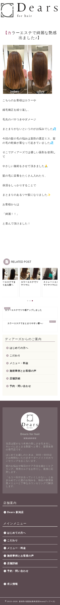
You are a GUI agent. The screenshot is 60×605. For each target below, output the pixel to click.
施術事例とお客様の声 (23, 370)
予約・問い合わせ (20, 386)
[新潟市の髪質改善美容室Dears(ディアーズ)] (30, 16)
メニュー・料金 (19, 363)
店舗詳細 (15, 378)
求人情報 (12, 583)
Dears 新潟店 (15, 512)
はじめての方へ (19, 347)
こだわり (15, 355)
